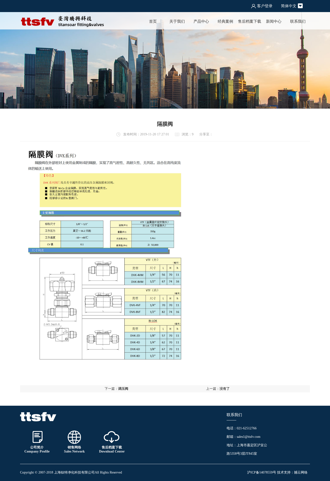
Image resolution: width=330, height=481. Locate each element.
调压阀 (123, 388)
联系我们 (298, 21)
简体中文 (288, 6)
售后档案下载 (249, 21)
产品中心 (201, 21)
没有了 (225, 388)
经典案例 (225, 21)
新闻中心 (273, 21)
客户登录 (265, 6)
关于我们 (177, 21)
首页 (153, 21)
